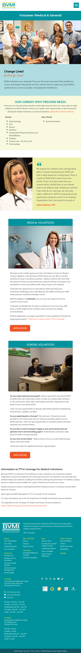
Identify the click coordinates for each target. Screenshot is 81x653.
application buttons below (61, 111)
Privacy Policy (35, 651)
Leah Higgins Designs (60, 651)
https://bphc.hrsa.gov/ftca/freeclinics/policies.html (24, 505)
